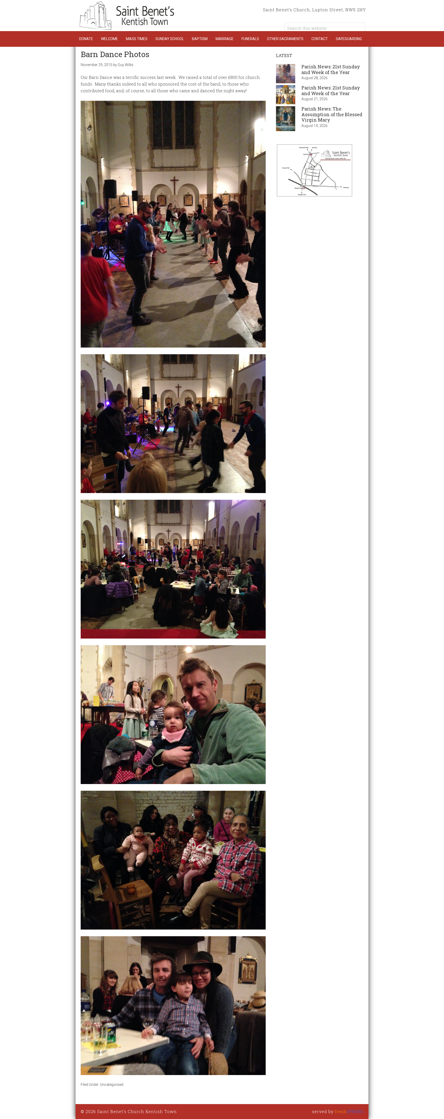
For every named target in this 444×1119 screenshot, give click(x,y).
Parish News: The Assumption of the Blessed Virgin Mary (331, 114)
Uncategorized (111, 1084)
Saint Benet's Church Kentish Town (127, 15)
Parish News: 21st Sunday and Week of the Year (330, 69)
